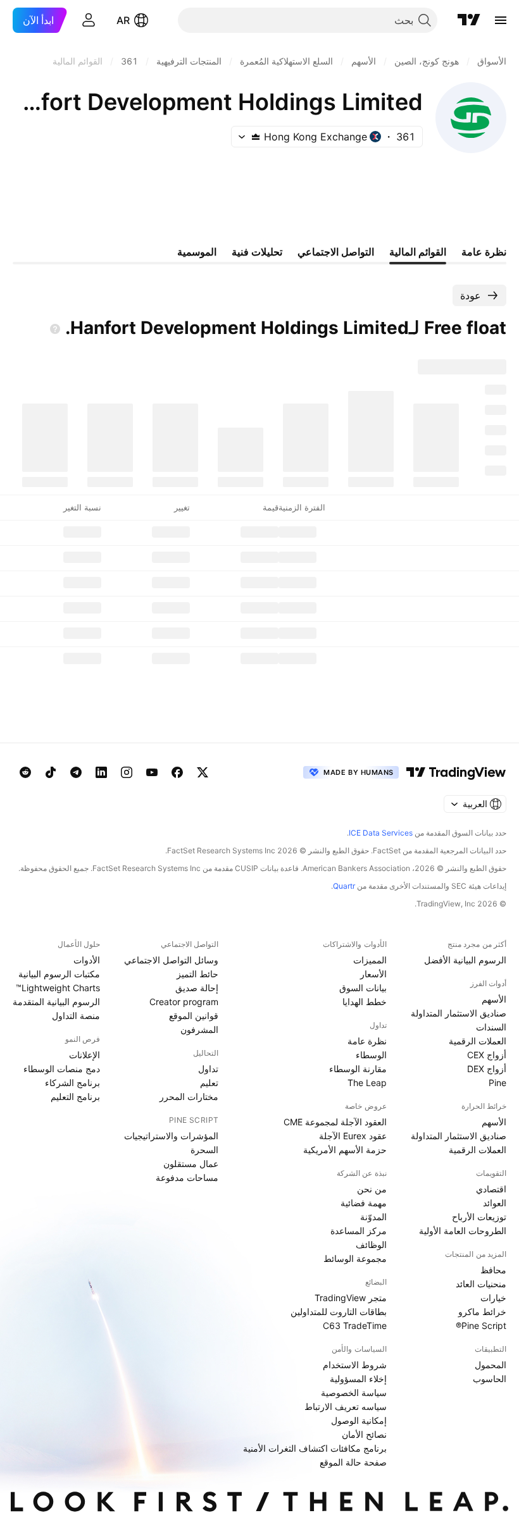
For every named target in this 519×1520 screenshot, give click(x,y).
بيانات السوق (363, 987)
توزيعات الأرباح (479, 1216)
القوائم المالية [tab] (417, 251)
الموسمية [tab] (196, 251)
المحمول (490, 1364)
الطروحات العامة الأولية (462, 1230)
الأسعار (373, 973)
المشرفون (199, 1029)
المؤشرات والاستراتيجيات (171, 1135)
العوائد (494, 1202)
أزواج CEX (486, 1054)
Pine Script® (481, 1325)
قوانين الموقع (193, 1015)
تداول (208, 1068)
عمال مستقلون (190, 1163)
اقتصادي (491, 1188)
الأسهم (494, 999)
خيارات (493, 1297)
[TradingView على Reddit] (25, 772)
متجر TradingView (351, 1297)
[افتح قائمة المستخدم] (88, 20)
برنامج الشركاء (72, 1082)
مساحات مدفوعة (187, 1177)
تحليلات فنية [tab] (257, 251)
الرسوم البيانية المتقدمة (56, 1001)
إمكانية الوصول (359, 1420)
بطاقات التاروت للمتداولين (339, 1311)
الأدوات (86, 960)
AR (123, 20)
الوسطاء (371, 1054)
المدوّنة (373, 1216)
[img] (255, 136)
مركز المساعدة (358, 1230)
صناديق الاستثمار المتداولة (458, 1013)
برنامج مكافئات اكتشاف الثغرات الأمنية (315, 1448)
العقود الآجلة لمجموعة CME (335, 1121)
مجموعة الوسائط (355, 1258)
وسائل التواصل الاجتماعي (171, 960)
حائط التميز (197, 973)
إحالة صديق (196, 987)
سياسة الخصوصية (354, 1392)
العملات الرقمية (477, 1040)
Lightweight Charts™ (58, 987)
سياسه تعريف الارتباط (345, 1406)
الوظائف (371, 1244)
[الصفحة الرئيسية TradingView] (469, 20)
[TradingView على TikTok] (50, 772)
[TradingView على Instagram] (126, 772)
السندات (491, 1027)
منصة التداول (76, 1015)
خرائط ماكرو (482, 1311)
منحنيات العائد (481, 1283)
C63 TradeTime (355, 1325)
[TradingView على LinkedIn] (101, 772)
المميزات (370, 960)
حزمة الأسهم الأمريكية (345, 1149)
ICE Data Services (381, 832)
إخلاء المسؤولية (358, 1378)
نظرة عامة (367, 1040)
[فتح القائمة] (500, 20)
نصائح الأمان (364, 1434)
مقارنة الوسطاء (358, 1068)
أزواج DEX (486, 1068)
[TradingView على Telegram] (76, 772)
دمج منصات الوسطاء (61, 1068)
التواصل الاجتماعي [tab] (335, 251)
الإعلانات (84, 1054)
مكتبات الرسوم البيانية (59, 973)
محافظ (493, 1269)
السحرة (204, 1149)
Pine (497, 1082)
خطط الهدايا (364, 1001)
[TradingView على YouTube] (152, 772)
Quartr (344, 886)
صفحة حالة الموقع (353, 1462)
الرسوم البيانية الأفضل (465, 960)
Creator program (183, 1001)
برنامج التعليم (75, 1096)
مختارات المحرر (188, 1096)
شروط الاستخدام (355, 1364)
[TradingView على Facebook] (177, 772)
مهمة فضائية (364, 1202)
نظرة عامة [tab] (483, 251)
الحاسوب (489, 1378)
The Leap (367, 1082)
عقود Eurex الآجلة (353, 1135)
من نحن (372, 1188)
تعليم (209, 1082)
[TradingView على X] (202, 772)
